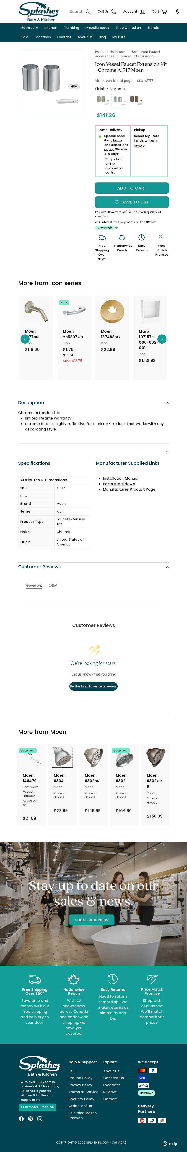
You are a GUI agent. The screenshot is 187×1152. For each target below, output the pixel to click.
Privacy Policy (80, 1085)
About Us (85, 37)
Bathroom (29, 27)
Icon (56, 283)
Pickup (139, 130)
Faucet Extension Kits (137, 56)
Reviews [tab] (34, 585)
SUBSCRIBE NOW (92, 920)
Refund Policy (80, 1077)
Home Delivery (109, 130)
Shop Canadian (128, 27)
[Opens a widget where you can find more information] (169, 1144)
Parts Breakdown (119, 483)
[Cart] (176, 11)
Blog (102, 37)
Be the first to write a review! (93, 686)
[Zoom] (51, 82)
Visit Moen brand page (113, 80)
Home (100, 52)
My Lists (118, 37)
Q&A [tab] (53, 585)
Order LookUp (80, 1105)
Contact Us (113, 1077)
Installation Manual (120, 478)
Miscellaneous (97, 27)
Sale (25, 37)
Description (31, 403)
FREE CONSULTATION (38, 1107)
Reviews (110, 1091)
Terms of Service (84, 1091)
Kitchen (50, 27)
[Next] (161, 339)
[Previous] (25, 339)
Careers (110, 1098)
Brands (153, 27)
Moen (58, 732)
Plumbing (71, 27)
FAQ (72, 1071)
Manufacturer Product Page (129, 489)
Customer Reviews (39, 567)
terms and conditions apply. (116, 144)
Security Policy (81, 1098)
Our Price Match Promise (83, 1115)
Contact (64, 37)
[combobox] (80, 11)
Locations (43, 37)
